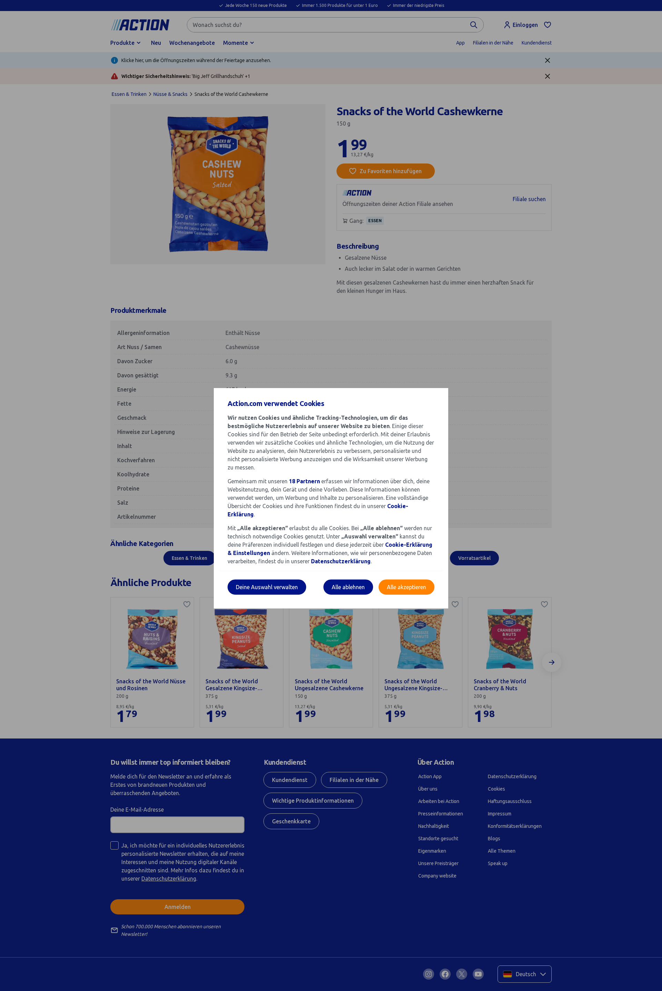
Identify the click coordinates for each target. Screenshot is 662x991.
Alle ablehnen (348, 587)
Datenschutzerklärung (341, 561)
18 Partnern (304, 481)
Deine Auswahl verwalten (267, 587)
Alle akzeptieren (406, 587)
